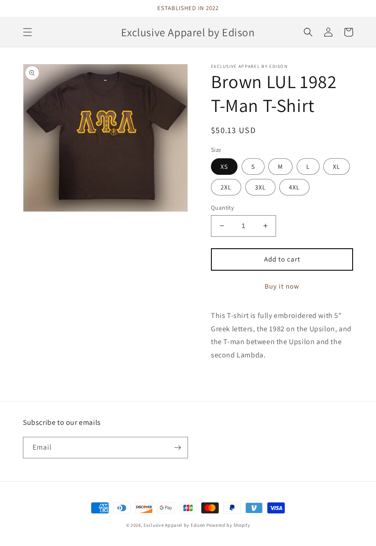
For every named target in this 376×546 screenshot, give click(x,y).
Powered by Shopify (228, 525)
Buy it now (282, 286)
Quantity (222, 208)
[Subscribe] (177, 447)
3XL (260, 187)
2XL (226, 187)
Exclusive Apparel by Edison (174, 525)
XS (224, 166)
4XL (294, 187)
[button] (27, 32)
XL (336, 166)
